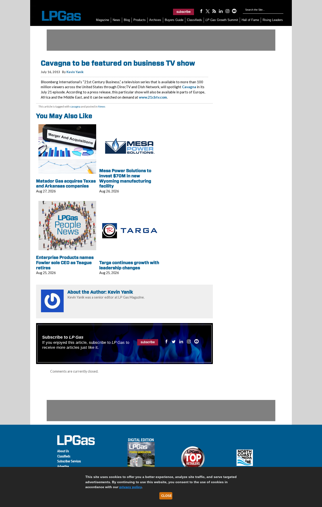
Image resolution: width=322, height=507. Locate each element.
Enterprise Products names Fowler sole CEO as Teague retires (65, 262)
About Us (63, 451)
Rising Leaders (273, 20)
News (116, 20)
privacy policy (130, 487)
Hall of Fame (250, 20)
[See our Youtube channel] (234, 11)
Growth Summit (222, 20)
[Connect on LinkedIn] (221, 11)
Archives (155, 20)
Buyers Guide (174, 20)
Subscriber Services (69, 461)
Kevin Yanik (74, 72)
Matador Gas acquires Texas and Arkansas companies (66, 184)
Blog (127, 20)
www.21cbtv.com (153, 97)
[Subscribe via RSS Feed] (214, 11)
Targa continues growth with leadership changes (129, 265)
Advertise (63, 466)
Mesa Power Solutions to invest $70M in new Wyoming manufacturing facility (125, 178)
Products (139, 20)
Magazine (102, 20)
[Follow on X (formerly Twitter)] (207, 11)
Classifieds (194, 20)
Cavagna (189, 87)
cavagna (75, 106)
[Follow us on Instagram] (227, 11)
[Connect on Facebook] (201, 11)
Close (166, 496)
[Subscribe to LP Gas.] (183, 12)
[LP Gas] (57, 16)
